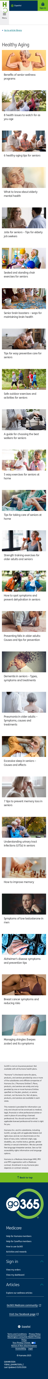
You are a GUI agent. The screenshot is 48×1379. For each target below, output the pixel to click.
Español (17, 5)
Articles (12, 1284)
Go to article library (13, 30)
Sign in (12, 1261)
